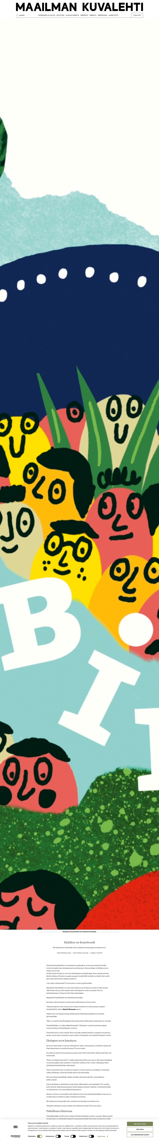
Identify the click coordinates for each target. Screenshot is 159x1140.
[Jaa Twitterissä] (70, 961)
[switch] (58, 1136)
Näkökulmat (102, 15)
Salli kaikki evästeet (140, 1124)
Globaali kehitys (72, 15)
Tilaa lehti (137, 15)
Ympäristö (84, 15)
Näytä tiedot (101, 1136)
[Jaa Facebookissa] (82, 961)
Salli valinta (140, 1129)
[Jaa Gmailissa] (76, 961)
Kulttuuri (60, 15)
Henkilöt (93, 15)
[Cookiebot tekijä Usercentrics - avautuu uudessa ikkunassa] (16, 1136)
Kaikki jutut (113, 15)
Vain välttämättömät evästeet (140, 1134)
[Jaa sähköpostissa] (88, 961)
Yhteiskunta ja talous (46, 15)
